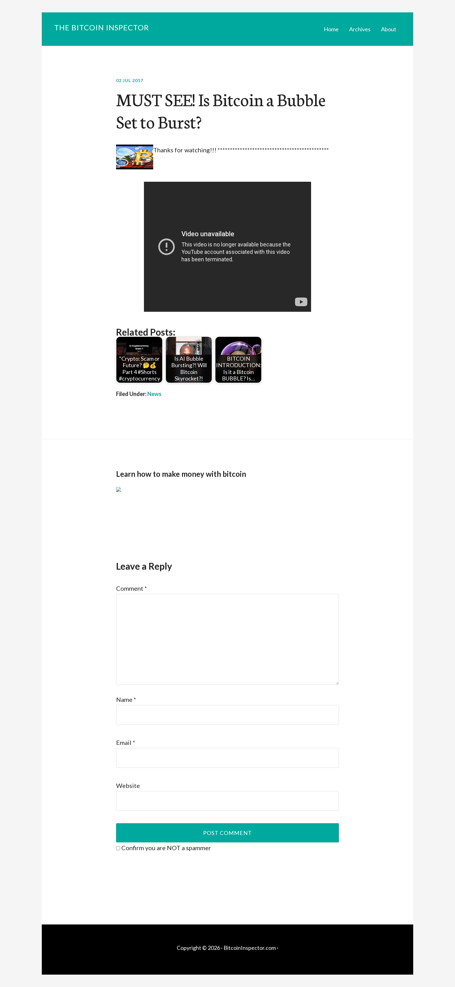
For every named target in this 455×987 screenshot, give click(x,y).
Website (128, 785)
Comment (131, 588)
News (154, 393)
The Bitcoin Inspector (101, 27)
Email (125, 742)
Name (126, 699)
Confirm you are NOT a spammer (165, 847)
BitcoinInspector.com (249, 947)
